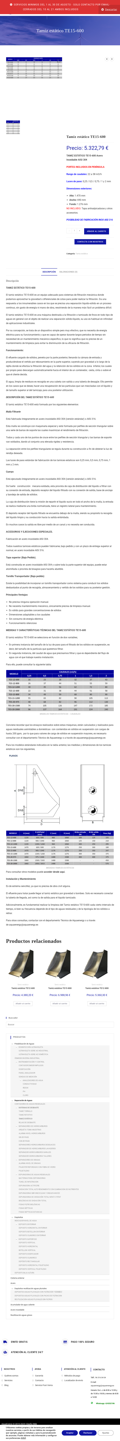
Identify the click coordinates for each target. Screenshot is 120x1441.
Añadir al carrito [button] (23, 1004)
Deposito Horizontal (28, 1246)
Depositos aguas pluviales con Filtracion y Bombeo (38, 1292)
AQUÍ (23, 1438)
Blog (6, 1385)
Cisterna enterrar (17, 1278)
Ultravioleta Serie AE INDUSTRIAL (33, 1051)
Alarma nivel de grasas (30, 1163)
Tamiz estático (82, 254)
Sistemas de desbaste (29, 1108)
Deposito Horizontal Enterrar (33, 1228)
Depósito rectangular (29, 1261)
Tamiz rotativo (25, 1115)
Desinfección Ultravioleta (31, 1047)
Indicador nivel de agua (26, 1221)
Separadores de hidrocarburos (33, 1126)
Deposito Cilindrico (28, 1258)
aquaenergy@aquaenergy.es (91, 737)
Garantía (39, 1375)
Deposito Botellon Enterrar (32, 1232)
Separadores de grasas (29, 1160)
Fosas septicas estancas (30, 1212)
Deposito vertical (27, 1243)
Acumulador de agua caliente (23, 1305)
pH (24, 1091)
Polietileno (24, 1171)
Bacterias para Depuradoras (32, 1178)
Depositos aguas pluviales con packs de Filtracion (38, 1296)
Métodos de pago (72, 1375)
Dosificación (24, 1069)
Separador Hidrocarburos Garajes (35, 1152)
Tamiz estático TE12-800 (97, 988)
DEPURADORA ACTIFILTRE (29, 1186)
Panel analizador (27, 1073)
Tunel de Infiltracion (28, 1182)
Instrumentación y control (31, 1062)
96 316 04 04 (100, 1377)
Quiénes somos (11, 1375)
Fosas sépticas (26, 1208)
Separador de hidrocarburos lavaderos (37, 1149)
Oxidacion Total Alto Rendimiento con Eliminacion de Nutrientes (49, 1189)
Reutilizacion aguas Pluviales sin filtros (33, 1299)
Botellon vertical (27, 1250)
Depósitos (18, 1217)
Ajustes (105, 1432)
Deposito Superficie (28, 1239)
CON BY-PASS (24, 1141)
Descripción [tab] (49, 272)
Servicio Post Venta (44, 1385)
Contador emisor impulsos (31, 1065)
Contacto (39, 1380)
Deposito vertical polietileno (32, 1269)
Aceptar (69, 1432)
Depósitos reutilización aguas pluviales (30, 1288)
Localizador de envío (73, 1380)
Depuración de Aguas (23, 1100)
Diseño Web (31, 1424)
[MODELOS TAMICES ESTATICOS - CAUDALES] (13, 127)
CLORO (25, 1095)
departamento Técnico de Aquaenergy (42, 737)
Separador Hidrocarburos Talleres (35, 1156)
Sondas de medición (28, 1077)
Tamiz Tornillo (25, 1111)
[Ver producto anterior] (107, 59)
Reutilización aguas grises (21, 1315)
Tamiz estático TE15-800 (60, 988)
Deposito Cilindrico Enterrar (32, 1235)
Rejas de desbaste (27, 1123)
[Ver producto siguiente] (112, 59)
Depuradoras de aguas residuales (34, 1175)
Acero (13, 1283)
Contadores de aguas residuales (30, 1104)
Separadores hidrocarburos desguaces (37, 1145)
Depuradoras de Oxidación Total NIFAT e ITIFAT (40, 1197)
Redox (25, 1088)
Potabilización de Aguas (24, 1044)
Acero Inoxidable (17, 1310)
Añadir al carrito (96, 231)
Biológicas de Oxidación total (32, 1201)
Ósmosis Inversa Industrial (27, 1058)
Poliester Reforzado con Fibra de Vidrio (37, 1167)
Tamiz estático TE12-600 (23, 988)
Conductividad (30, 1084)
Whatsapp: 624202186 (105, 1403)
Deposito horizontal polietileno (34, 1265)
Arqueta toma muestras (30, 1130)
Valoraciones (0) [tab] (68, 272)
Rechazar (87, 1432)
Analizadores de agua (33, 1080)
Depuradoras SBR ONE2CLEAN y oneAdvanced (39, 1193)
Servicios (8, 1380)
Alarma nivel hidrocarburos (32, 1133)
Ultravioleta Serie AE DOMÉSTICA (33, 1054)
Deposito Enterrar (27, 1224)
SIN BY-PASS (24, 1137)
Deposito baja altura (24, 1273)
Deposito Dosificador (28, 1254)
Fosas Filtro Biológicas (29, 1204)
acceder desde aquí (54, 871)
